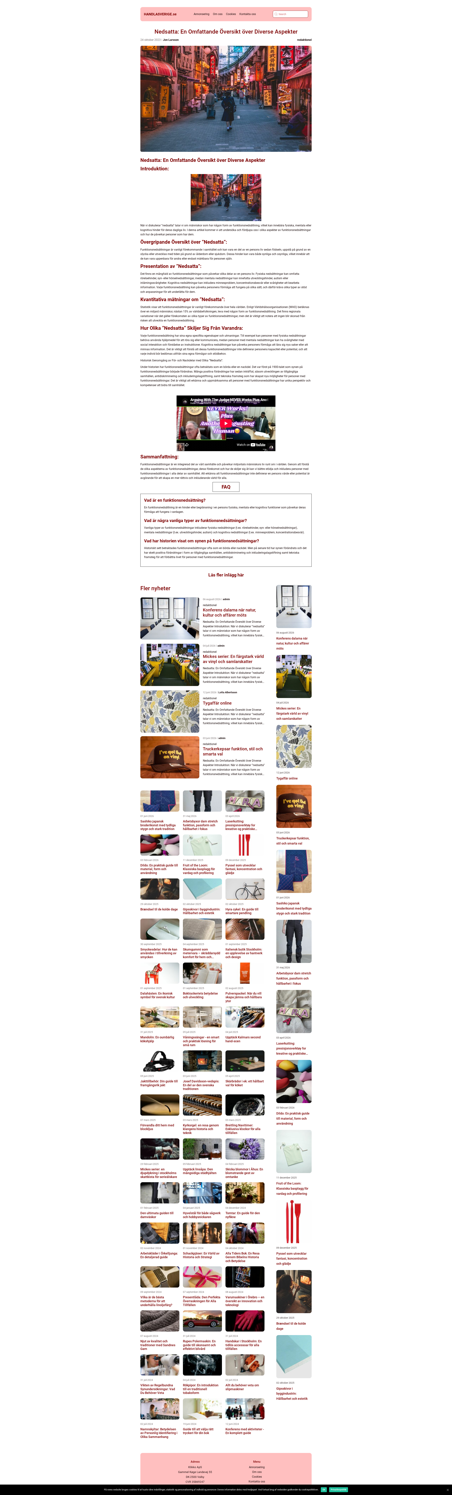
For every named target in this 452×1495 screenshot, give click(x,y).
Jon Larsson (171, 40)
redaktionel (304, 40)
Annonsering (201, 14)
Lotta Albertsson (227, 692)
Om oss (217, 14)
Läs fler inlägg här (226, 575)
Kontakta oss (247, 14)
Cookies (231, 14)
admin (226, 599)
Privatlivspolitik (338, 1489)
